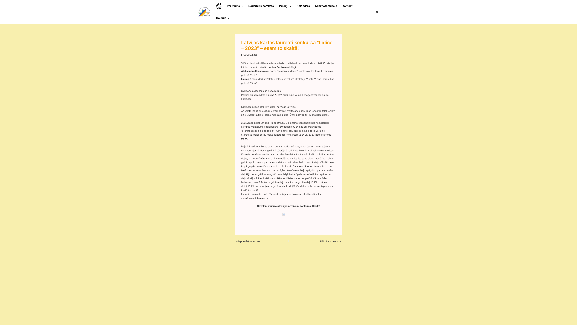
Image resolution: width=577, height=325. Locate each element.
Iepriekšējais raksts (247, 241)
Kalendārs (303, 6)
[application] (241, 6)
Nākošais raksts (331, 241)
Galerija (221, 18)
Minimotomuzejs (326, 6)
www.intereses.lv (258, 198)
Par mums (233, 6)
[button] (377, 12)
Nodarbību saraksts (261, 6)
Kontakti (347, 6)
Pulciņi (283, 6)
